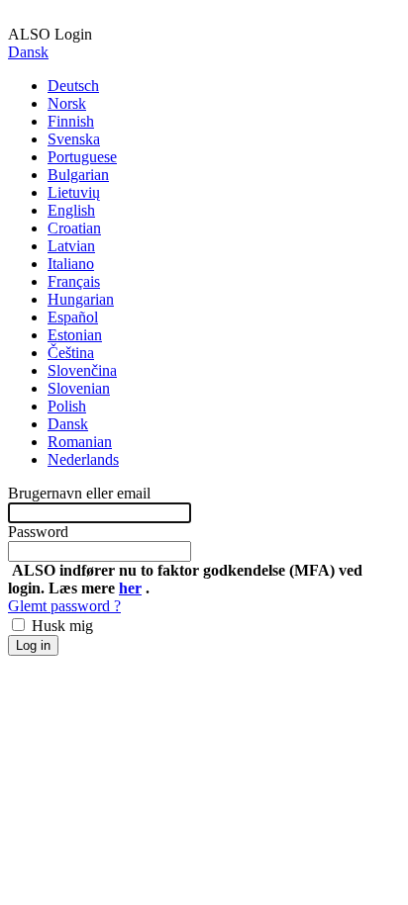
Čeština (71, 352)
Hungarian (81, 299)
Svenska (74, 139)
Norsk (67, 103)
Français (74, 281)
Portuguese (82, 156)
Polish (67, 406)
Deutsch (73, 85)
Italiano (71, 263)
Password (38, 531)
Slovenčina (82, 370)
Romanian (80, 441)
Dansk (28, 52)
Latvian (71, 245)
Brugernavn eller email (79, 493)
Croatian (74, 228)
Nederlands (83, 459)
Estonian (75, 334)
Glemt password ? (64, 605)
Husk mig (60, 625)
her (130, 588)
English (71, 210)
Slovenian (79, 388)
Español (73, 317)
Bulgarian (78, 174)
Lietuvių (74, 192)
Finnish (71, 121)
